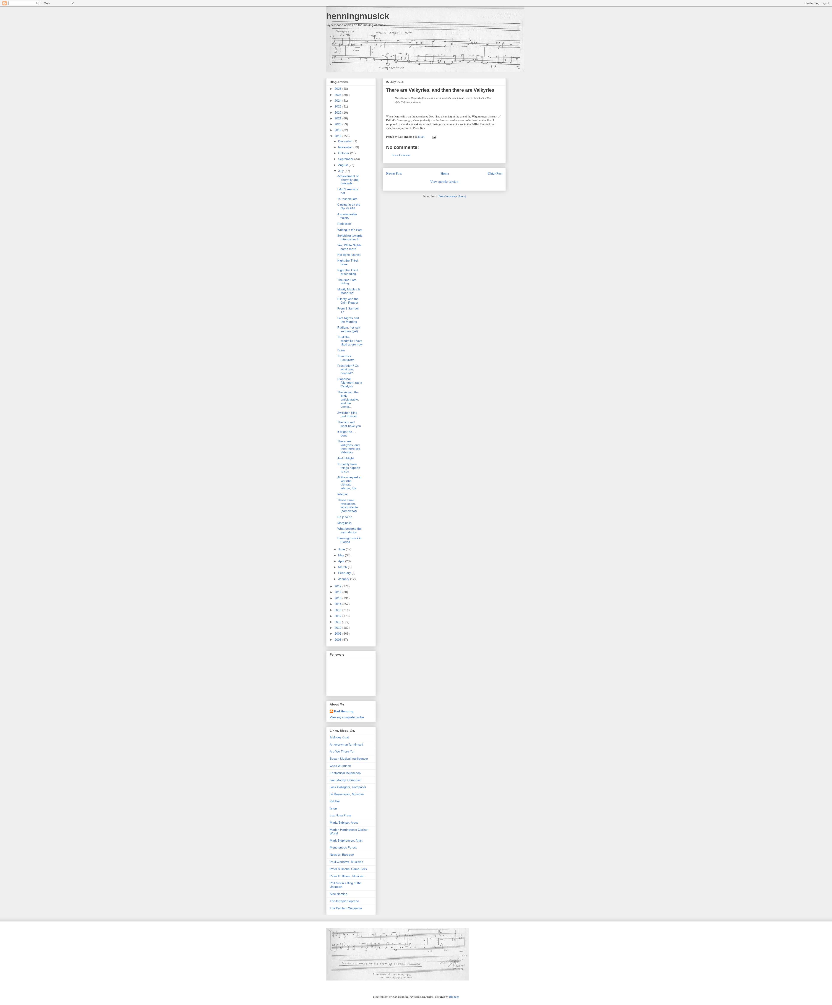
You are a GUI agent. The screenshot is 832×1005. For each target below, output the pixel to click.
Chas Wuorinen (340, 765)
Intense (342, 494)
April (341, 561)
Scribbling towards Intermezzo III (349, 237)
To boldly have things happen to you (348, 467)
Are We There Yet (342, 751)
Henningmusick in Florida (349, 540)
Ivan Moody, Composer (346, 780)
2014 (338, 604)
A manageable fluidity (347, 216)
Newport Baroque (342, 854)
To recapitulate (347, 198)
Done (341, 350)
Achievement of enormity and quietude (348, 179)
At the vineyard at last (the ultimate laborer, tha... (349, 483)
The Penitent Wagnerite (346, 908)
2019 (338, 130)
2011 (338, 622)
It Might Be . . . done (347, 433)
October (344, 153)
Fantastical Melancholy (345, 773)
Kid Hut (335, 801)
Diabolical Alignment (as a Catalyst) (349, 382)
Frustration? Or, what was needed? (348, 369)
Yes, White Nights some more (349, 247)
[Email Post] (433, 136)
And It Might (345, 458)
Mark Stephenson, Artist (346, 840)
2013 (338, 610)
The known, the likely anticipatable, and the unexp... (348, 399)
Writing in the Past (349, 229)
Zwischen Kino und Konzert (347, 414)
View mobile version (444, 181)
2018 (338, 136)
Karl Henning (343, 711)
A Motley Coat (339, 737)
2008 (338, 639)
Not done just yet (349, 254)
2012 (338, 616)
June (342, 549)
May (341, 555)
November (345, 147)
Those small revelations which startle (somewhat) (347, 505)
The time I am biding (346, 281)
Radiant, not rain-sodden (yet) (349, 329)
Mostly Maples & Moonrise (348, 291)
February (345, 573)
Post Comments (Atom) (452, 196)
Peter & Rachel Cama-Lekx (348, 869)
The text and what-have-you (349, 424)
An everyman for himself (346, 744)
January (344, 579)
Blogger (453, 996)
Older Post (495, 173)
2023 (338, 106)
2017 (338, 586)
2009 (338, 633)
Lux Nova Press (340, 815)
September (346, 159)
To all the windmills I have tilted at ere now (349, 340)
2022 (338, 112)
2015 (338, 598)
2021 (338, 118)
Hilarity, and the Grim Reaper (348, 300)
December (345, 141)
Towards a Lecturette (345, 358)
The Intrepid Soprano (344, 901)
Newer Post (394, 173)
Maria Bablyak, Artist (344, 822)
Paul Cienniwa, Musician (346, 861)
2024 (338, 100)
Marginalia (344, 522)
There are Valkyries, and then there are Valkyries (440, 90)
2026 (338, 88)
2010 (338, 627)
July (341, 171)
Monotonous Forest (343, 847)
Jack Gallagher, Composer (348, 787)
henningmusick (357, 16)
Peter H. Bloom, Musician (347, 876)
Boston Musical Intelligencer (349, 758)
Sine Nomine (338, 894)
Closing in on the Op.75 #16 (348, 206)
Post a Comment (401, 155)
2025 (338, 94)
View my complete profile (347, 717)
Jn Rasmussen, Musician (347, 794)
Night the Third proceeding (347, 271)
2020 (338, 124)
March (343, 567)
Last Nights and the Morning (348, 319)
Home (445, 173)
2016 (338, 592)
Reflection (344, 223)
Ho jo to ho (344, 517)
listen (333, 808)
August (343, 165)
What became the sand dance (349, 530)
